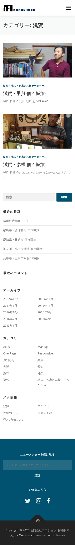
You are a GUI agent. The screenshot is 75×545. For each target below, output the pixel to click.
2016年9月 (45, 312)
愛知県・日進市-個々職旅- (20, 239)
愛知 (40, 367)
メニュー (68, 8)
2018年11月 (45, 299)
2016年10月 (11, 312)
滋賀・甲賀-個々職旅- (24, 93)
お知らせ (9, 360)
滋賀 (5, 85)
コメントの (48, 413)
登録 (6, 406)
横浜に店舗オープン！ (17, 221)
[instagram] (38, 500)
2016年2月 (45, 319)
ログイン (43, 406)
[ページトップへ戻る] (37, 520)
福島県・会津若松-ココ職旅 (21, 230)
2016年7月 (10, 319)
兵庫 (40, 360)
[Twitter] (28, 500)
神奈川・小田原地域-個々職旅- (23, 249)
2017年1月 (10, 306)
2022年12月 (11, 299)
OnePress (25, 535)
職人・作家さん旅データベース (29, 85)
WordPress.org (13, 419)
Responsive (45, 353)
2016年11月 (45, 306)
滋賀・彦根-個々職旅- (24, 164)
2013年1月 (10, 325)
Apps (6, 347)
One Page (9, 353)
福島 (6, 380)
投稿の (10, 413)
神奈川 (42, 373)
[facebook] (48, 500)
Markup (43, 347)
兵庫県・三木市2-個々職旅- (21, 258)
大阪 (6, 367)
